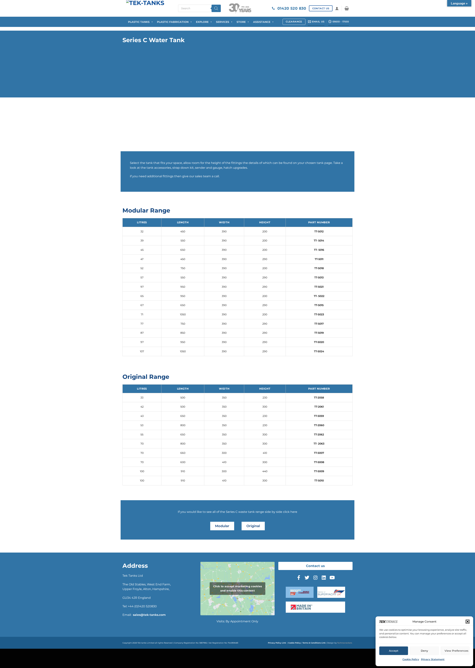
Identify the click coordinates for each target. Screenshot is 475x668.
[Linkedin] (323, 577)
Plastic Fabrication (173, 22)
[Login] (337, 8)
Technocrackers (344, 643)
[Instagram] (315, 577)
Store (241, 22)
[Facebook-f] (298, 577)
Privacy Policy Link (277, 643)
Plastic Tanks (139, 22)
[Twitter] (307, 577)
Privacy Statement (433, 659)
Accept (393, 650)
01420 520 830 (290, 8)
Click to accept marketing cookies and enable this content (237, 588)
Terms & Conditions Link (313, 643)
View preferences (456, 650)
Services (222, 22)
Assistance (261, 22)
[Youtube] (332, 577)
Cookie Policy (410, 659)
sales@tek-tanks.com (149, 615)
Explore (202, 22)
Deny (424, 650)
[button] (467, 621)
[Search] (216, 8)
